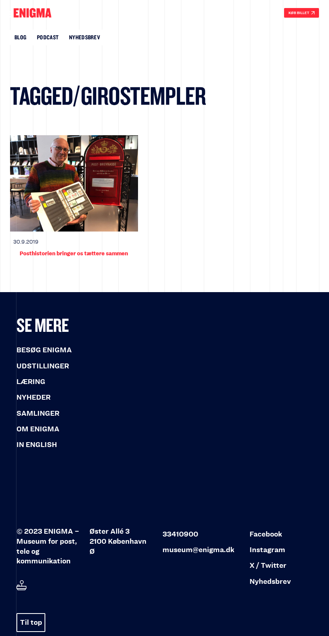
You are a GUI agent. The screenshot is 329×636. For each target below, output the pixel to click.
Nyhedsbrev (84, 37)
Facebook (266, 534)
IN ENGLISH (36, 444)
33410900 (180, 534)
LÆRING (30, 381)
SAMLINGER (37, 413)
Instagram (267, 550)
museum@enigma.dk (198, 550)
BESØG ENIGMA (44, 350)
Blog (20, 37)
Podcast (48, 37)
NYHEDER (33, 397)
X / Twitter (268, 565)
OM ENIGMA (37, 429)
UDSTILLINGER (42, 366)
